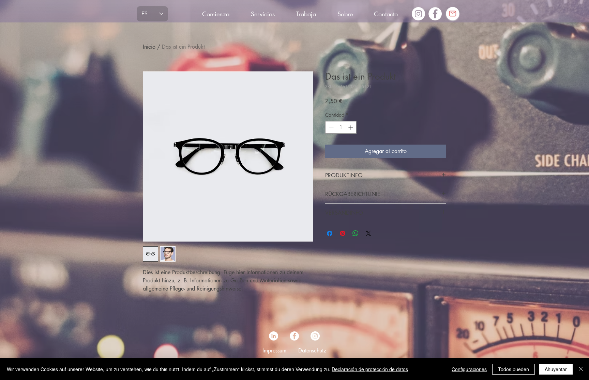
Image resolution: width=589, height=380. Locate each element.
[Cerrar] (581, 369)
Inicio (149, 46)
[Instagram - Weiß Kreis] (418, 13)
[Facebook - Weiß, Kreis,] (435, 13)
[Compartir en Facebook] (330, 233)
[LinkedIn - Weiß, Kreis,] (273, 336)
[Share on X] (368, 233)
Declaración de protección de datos (370, 369)
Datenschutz (312, 350)
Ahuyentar (556, 369)
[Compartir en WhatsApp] (355, 233)
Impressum (274, 350)
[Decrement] (330, 127)
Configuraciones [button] (469, 369)
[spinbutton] (341, 127)
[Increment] (351, 127)
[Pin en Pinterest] (342, 233)
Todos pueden (513, 369)
